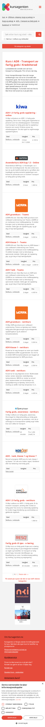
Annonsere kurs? (12, 677)
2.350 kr (35, 265)
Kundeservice (10, 657)
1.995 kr (34, 185)
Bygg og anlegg (7, 21)
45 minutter (26, 566)
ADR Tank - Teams (15, 270)
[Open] (40, 7)
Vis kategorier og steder (22, 46)
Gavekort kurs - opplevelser (13, 672)
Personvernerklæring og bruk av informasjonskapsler (15, 650)
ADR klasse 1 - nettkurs (17, 347)
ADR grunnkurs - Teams (17, 214)
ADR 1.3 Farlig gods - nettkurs (20, 500)
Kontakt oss (8, 668)
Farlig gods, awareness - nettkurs (22, 411)
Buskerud (5, 25)
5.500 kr (34, 342)
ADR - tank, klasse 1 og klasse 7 (21, 456)
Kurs (3, 17)
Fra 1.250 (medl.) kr (31, 433)
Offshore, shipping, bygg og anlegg (20, 17)
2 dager (26, 292)
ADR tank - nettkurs (15, 370)
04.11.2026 (26, 142)
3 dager (26, 237)
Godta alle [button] (12, 718)
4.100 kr (35, 140)
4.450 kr (34, 292)
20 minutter (23, 433)
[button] (22, 723)
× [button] (42, 684)
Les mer (18, 700)
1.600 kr (35, 566)
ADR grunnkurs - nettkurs (18, 322)
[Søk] (38, 34)
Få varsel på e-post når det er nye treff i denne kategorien (22, 580)
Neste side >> (24, 574)
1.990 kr (34, 520)
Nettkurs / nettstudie (13, 139)
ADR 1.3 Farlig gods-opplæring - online (21, 114)
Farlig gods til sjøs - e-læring (20, 543)
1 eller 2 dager (26, 265)
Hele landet (10, 471)
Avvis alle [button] (33, 718)
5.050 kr (34, 237)
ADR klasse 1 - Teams (16, 242)
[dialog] (22, 704)
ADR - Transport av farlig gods (26, 21)
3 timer (24, 140)
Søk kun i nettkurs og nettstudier (17, 39)
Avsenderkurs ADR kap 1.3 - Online (22, 162)
